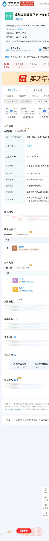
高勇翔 (20, 29)
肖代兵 (21, 279)
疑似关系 (41, 101)
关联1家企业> (27, 291)
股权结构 (35, 96)
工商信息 (22, 96)
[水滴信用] (10, 4)
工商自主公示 (11, 101)
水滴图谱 (9, 96)
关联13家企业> (28, 282)
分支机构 (26, 101)
